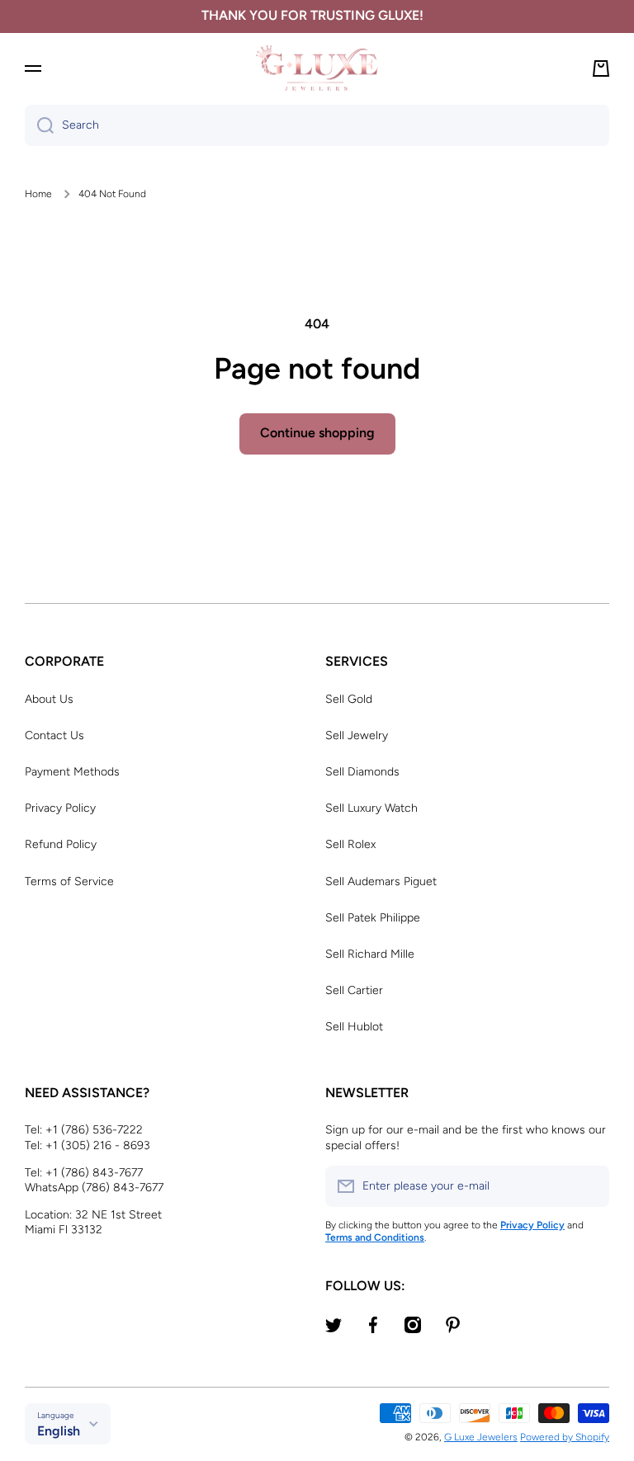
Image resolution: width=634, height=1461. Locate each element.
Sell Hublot (354, 1027)
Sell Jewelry (356, 735)
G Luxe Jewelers (481, 1437)
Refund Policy (61, 844)
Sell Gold (348, 699)
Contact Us (54, 735)
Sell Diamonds (362, 772)
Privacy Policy (60, 808)
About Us (49, 699)
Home (38, 194)
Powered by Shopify (564, 1437)
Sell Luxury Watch (371, 808)
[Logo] (317, 68)
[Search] (39, 125)
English (58, 1431)
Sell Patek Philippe (372, 918)
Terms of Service (69, 881)
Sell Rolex (350, 844)
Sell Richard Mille (369, 954)
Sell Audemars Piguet (381, 881)
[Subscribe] (588, 1186)
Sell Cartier (354, 990)
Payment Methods (72, 772)
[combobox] (317, 125)
